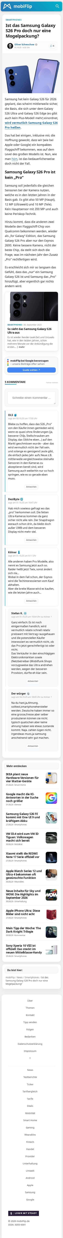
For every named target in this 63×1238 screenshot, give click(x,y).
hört (14, 159)
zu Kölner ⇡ (46, 616)
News (30, 1069)
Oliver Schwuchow (24, 44)
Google (30, 1199)
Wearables (30, 1134)
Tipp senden (30, 1022)
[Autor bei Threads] (36, 45)
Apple (30, 1185)
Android (30, 1177)
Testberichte (30, 1077)
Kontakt (30, 1015)
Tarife (30, 1098)
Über (30, 1000)
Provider (30, 1156)
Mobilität (30, 1113)
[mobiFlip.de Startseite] (19, 6)
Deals (30, 1105)
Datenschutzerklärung (30, 1043)
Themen (30, 1007)
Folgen (30, 1029)
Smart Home (30, 1120)
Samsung (30, 1192)
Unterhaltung (30, 1163)
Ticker (30, 1084)
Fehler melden (52, 382)
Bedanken (30, 1036)
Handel (30, 1149)
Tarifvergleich (30, 1091)
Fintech (30, 1141)
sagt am (22, 418)
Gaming (30, 1127)
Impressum (30, 1051)
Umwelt (30, 1170)
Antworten (31, 486)
